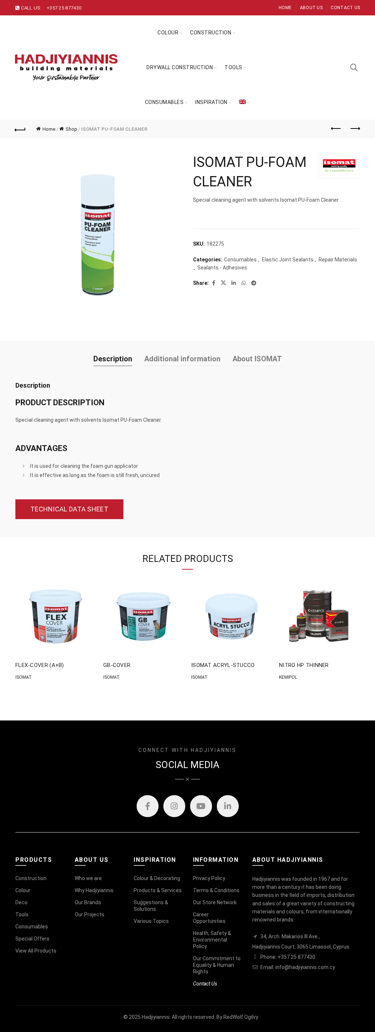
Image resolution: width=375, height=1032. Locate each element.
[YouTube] (201, 806)
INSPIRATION (211, 102)
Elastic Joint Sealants (287, 259)
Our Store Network (215, 902)
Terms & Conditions (216, 890)
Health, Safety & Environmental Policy (212, 939)
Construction (210, 33)
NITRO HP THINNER (304, 665)
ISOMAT (23, 677)
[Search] (354, 67)
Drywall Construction (179, 67)
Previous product (336, 129)
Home (285, 7)
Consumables (164, 102)
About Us (311, 7)
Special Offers (32, 939)
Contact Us (345, 7)
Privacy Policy (209, 878)
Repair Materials (338, 259)
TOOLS (233, 67)
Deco (21, 902)
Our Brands (88, 902)
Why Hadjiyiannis (94, 890)
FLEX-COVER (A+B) (39, 665)
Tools (22, 914)
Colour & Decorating (157, 878)
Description (112, 358)
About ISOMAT (257, 358)
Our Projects (89, 914)
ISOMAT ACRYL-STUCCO (223, 665)
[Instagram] (174, 806)
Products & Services (158, 890)
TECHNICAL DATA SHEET (69, 509)
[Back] (20, 129)
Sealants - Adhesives (222, 268)
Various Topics (151, 921)
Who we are (88, 878)
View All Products (35, 951)
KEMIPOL (288, 677)
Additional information (182, 358)
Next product (354, 129)
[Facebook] (148, 806)
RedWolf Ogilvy (240, 1017)
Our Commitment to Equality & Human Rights (217, 965)
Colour (167, 33)
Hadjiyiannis (156, 1017)
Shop (71, 129)
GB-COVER (116, 665)
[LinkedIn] (228, 806)
